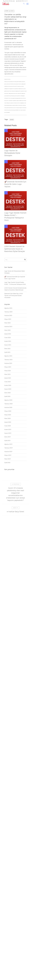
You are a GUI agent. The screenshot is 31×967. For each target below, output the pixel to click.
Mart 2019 (7, 459)
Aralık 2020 (7, 385)
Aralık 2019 (7, 429)
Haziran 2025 (8, 315)
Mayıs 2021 (7, 367)
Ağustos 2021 (8, 356)
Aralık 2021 (7, 341)
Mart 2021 (7, 374)
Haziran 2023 (8, 326)
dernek (11, 119)
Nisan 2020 (7, 414)
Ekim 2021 (7, 348)
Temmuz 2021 (8, 359)
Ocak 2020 (7, 425)
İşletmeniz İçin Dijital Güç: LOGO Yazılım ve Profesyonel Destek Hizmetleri (13, 295)
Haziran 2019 (8, 451)
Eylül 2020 (7, 396)
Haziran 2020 (8, 407)
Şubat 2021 (7, 378)
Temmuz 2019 (8, 448)
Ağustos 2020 (8, 400)
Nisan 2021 (7, 370)
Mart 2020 (7, 418)
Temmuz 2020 (8, 403)
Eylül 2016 (7, 462)
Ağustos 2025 (8, 308)
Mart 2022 (7, 330)
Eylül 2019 (7, 440)
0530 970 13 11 (23, 1)
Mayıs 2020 (7, 411)
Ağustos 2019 (8, 444)
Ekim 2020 (7, 392)
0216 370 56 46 (10, 1)
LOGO (12, 11)
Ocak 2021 (7, 381)
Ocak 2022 (7, 337)
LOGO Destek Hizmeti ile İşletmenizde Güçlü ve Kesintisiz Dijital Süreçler (14, 248)
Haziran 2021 (8, 363)
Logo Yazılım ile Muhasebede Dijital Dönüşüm (12, 153)
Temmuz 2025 (8, 311)
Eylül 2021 (7, 352)
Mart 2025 (7, 323)
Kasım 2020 (7, 389)
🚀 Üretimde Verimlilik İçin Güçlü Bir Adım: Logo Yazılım (15, 184)
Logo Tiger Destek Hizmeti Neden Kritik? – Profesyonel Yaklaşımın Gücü (15, 216)
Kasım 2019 (7, 433)
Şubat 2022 (7, 334)
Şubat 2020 (7, 422)
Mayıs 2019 (7, 455)
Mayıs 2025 (7, 319)
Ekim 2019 (7, 437)
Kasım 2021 (7, 345)
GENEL (7, 11)
